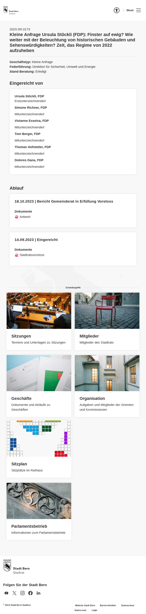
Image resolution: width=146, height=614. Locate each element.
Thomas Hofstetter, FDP (33, 147)
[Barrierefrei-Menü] (116, 10)
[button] (133, 10)
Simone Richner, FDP (31, 107)
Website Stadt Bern (85, 605)
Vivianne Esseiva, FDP (32, 121)
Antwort (25, 217)
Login (94, 610)
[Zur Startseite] (11, 10)
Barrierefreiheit (108, 605)
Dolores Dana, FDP (29, 160)
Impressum (80, 610)
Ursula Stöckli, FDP (29, 96)
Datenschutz (127, 605)
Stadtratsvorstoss (32, 255)
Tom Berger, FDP (27, 134)
